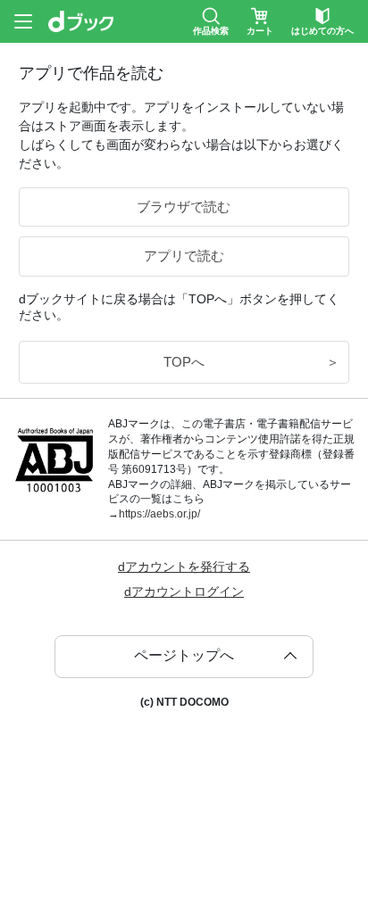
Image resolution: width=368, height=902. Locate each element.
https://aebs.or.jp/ (159, 514)
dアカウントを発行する (184, 566)
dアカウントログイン (184, 591)
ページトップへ (184, 655)
